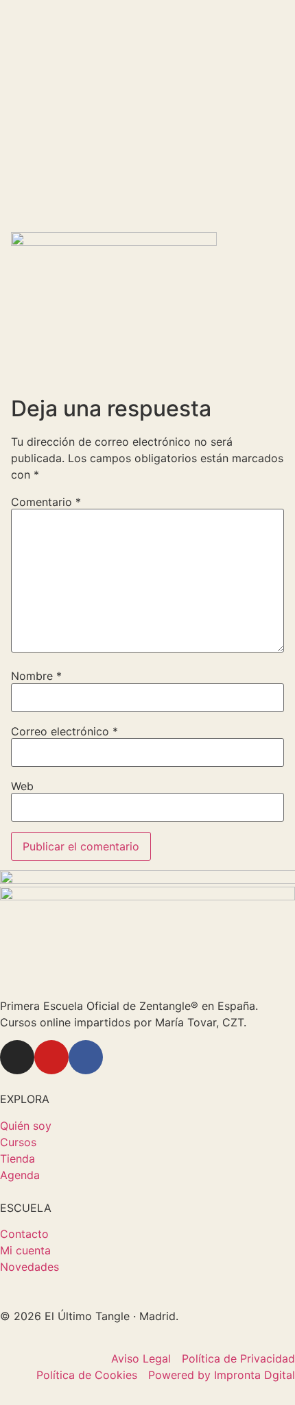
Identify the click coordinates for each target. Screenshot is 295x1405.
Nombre (36, 675)
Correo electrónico (64, 731)
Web (22, 786)
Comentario (46, 501)
